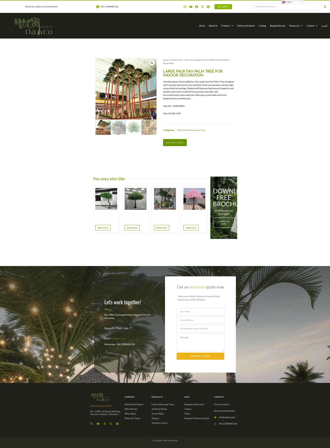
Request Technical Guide (196, 418)
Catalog (262, 25)
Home (202, 25)
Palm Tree (188, 60)
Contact (310, 25)
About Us (213, 25)
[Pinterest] (208, 6)
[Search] (326, 6)
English (288, 2)
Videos (187, 409)
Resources (294, 25)
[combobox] (287, 6)
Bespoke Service (278, 25)
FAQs (187, 413)
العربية (324, 25)
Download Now (224, 222)
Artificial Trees (176, 60)
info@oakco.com (118, 338)
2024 (179, 130)
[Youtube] (190, 6)
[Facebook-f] (104, 423)
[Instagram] (185, 6)
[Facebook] (196, 6)
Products (225, 25)
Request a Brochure (194, 404)
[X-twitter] (202, 6)
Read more (102, 227)
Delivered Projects (246, 25)
